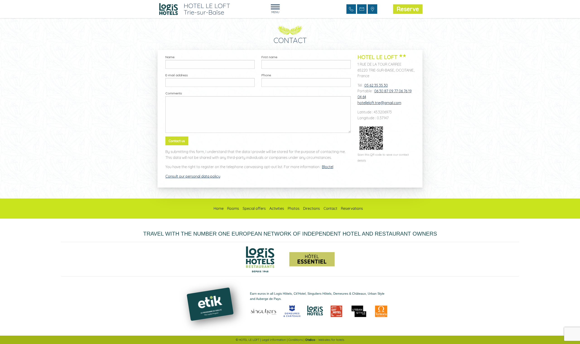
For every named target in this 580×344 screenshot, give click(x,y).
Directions (311, 208)
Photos (294, 208)
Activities (276, 208)
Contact (330, 208)
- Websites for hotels (324, 340)
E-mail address (176, 75)
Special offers (254, 208)
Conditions (295, 340)
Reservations (352, 208)
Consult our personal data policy (192, 176)
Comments (173, 93)
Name (169, 57)
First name (269, 57)
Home (219, 208)
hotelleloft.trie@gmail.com (379, 102)
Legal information (274, 340)
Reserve (408, 8)
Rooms (233, 208)
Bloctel (327, 167)
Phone (266, 75)
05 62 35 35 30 (376, 85)
